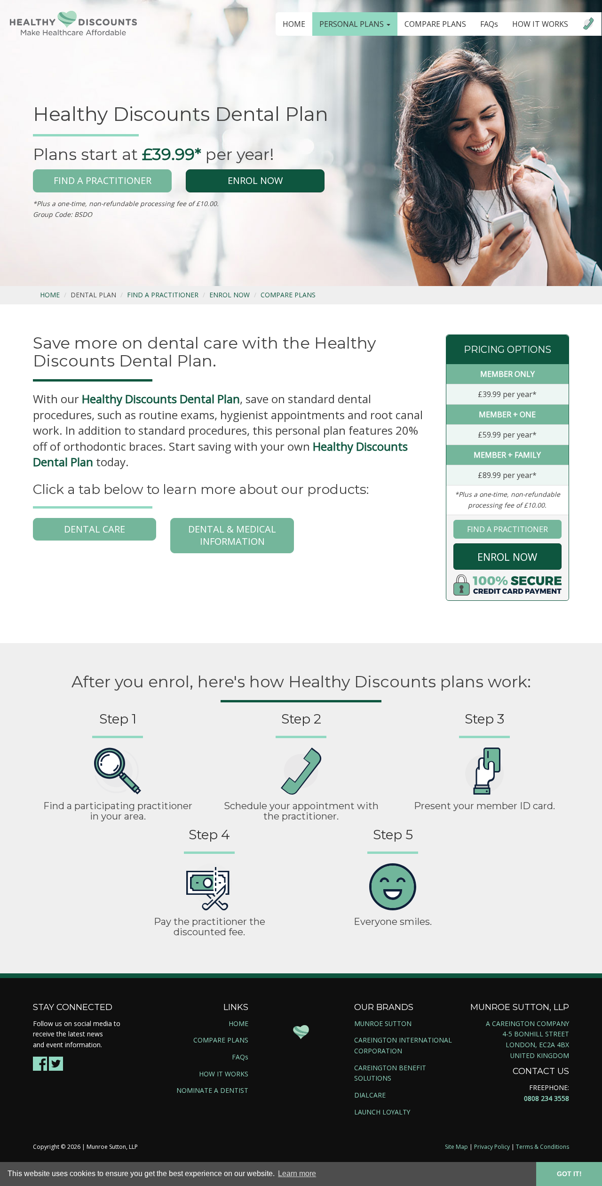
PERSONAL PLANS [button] (352, 24)
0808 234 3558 (546, 1098)
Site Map (456, 1147)
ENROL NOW (255, 180)
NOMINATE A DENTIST (212, 1090)
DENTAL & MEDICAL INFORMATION (232, 535)
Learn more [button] (297, 1174)
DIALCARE (370, 1094)
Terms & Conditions (542, 1147)
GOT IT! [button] (569, 1174)
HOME (294, 24)
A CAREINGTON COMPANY (527, 1023)
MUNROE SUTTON (383, 1023)
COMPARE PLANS (435, 24)
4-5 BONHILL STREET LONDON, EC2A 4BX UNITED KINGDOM (535, 1044)
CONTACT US (541, 1071)
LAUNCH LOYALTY (382, 1111)
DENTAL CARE (94, 529)
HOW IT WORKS (540, 24)
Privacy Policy (492, 1147)
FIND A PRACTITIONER (102, 180)
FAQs (489, 24)
